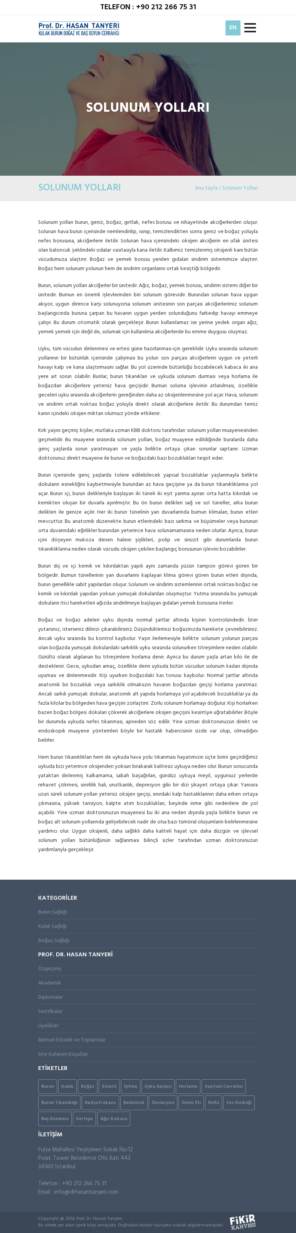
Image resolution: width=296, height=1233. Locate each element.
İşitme (130, 1086)
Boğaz (87, 1086)
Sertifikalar (50, 1011)
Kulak (67, 1086)
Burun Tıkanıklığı (59, 1103)
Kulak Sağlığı (52, 926)
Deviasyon (163, 1103)
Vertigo (84, 1119)
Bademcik (134, 1103)
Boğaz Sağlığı (53, 940)
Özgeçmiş (49, 968)
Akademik (49, 983)
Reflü (213, 1103)
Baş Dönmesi (55, 1119)
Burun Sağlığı (52, 912)
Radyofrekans (100, 1103)
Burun (47, 1086)
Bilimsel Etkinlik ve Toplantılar (72, 1040)
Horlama (188, 1086)
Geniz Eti (191, 1103)
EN (233, 28)
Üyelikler (48, 1025)
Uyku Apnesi (158, 1086)
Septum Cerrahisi (224, 1086)
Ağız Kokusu (113, 1119)
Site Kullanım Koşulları (63, 1054)
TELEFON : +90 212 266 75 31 (148, 7)
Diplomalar (50, 997)
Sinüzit (109, 1086)
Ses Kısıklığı (239, 1103)
